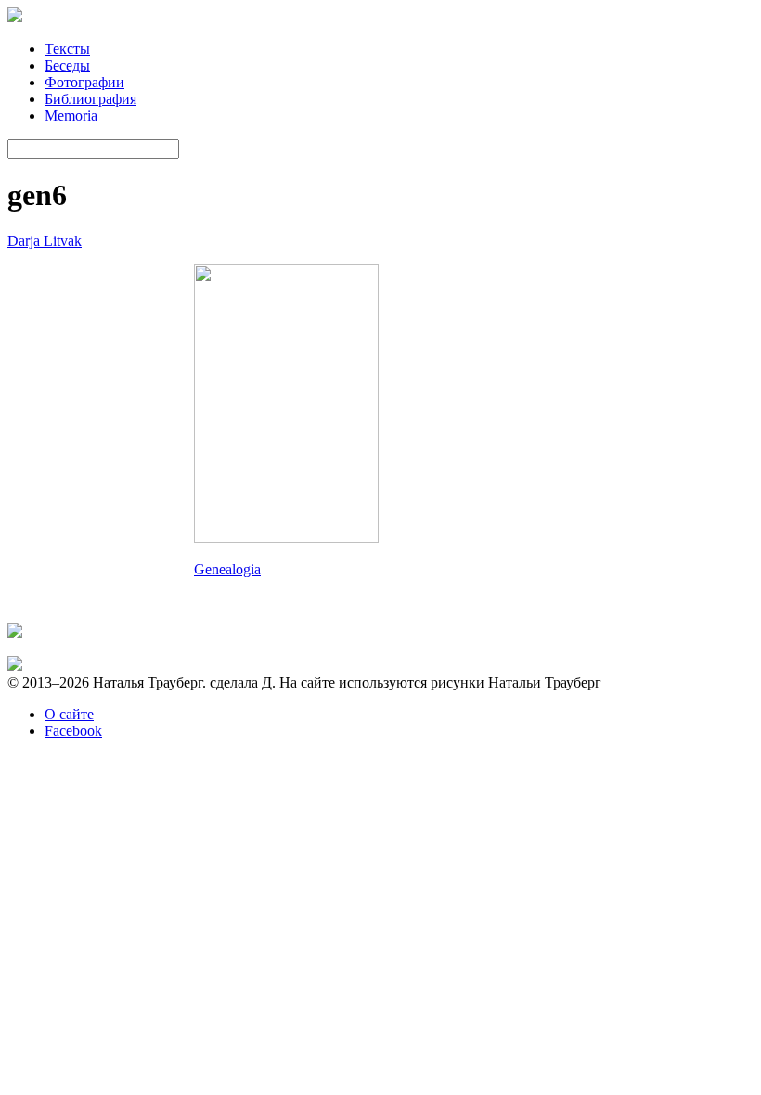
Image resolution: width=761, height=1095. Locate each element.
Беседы (67, 65)
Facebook (73, 731)
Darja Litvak (44, 241)
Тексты (67, 49)
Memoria (71, 115)
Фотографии (84, 82)
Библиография (90, 99)
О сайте (69, 714)
